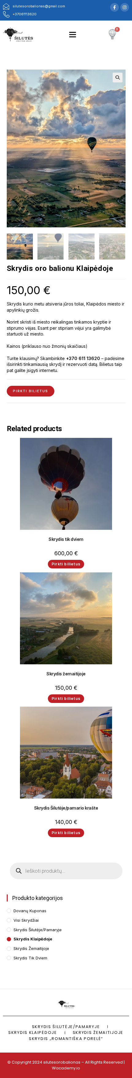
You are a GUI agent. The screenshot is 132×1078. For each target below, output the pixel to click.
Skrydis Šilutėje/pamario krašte (66, 807)
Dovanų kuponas (30, 910)
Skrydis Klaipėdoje (33, 938)
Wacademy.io (66, 1068)
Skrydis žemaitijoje (66, 673)
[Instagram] (124, 7)
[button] (73, 34)
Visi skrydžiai (26, 920)
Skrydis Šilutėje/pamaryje (38, 929)
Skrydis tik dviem (66, 539)
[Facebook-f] (114, 7)
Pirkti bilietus (30, 391)
